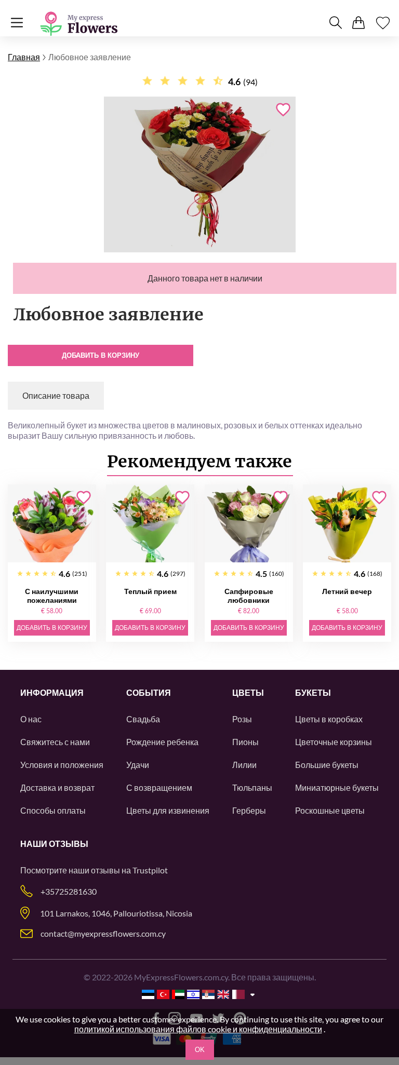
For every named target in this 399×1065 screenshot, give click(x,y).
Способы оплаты (53, 810)
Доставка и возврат (57, 787)
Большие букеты (326, 765)
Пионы (245, 742)
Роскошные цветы (330, 810)
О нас (31, 719)
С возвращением (159, 787)
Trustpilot (150, 870)
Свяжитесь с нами (55, 742)
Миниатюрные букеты (337, 787)
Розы (242, 719)
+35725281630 (69, 891)
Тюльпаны (252, 787)
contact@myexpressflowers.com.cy (103, 933)
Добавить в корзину (100, 355)
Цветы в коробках (329, 719)
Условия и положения (61, 765)
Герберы (249, 810)
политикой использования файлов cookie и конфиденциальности (198, 1029)
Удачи (137, 765)
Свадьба (143, 719)
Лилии (244, 765)
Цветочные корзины (333, 742)
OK (200, 1050)
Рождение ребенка (162, 742)
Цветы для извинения (167, 810)
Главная (24, 57)
